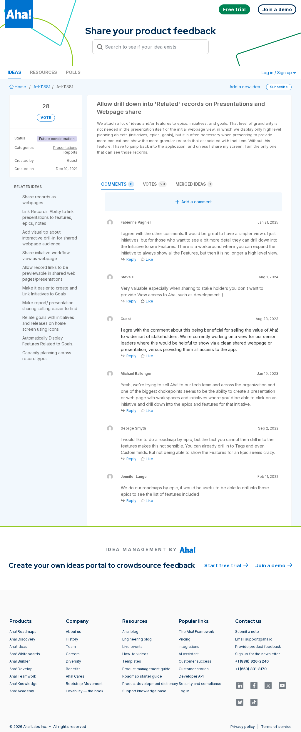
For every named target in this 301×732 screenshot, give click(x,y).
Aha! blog (130, 631)
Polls (73, 72)
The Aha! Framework (196, 631)
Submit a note (247, 631)
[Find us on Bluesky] (240, 702)
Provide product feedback (258, 646)
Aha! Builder (19, 661)
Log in (184, 691)
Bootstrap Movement (84, 683)
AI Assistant (189, 654)
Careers (73, 654)
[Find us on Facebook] (254, 685)
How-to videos (135, 654)
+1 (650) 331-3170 (251, 669)
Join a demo (273, 566)
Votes (154, 184)
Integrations (189, 646)
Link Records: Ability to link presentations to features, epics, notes (48, 217)
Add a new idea (245, 86)
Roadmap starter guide (142, 676)
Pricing (184, 639)
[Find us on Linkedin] (240, 685)
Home (20, 86)
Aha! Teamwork (22, 676)
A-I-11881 (42, 86)
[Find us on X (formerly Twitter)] (268, 685)
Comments (116, 184)
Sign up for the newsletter (257, 654)
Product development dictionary (150, 683)
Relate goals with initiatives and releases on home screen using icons (48, 323)
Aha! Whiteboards (24, 654)
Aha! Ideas (18, 646)
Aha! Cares (75, 676)
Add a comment (196, 201)
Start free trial (226, 566)
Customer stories (194, 669)
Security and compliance (200, 683)
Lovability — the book (84, 691)
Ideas (14, 72)
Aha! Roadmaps (22, 631)
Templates (131, 661)
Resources (43, 72)
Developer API (191, 676)
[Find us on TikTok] (254, 702)
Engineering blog (137, 639)
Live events (132, 646)
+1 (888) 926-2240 (252, 661)
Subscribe (279, 87)
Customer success (195, 661)
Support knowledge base (144, 691)
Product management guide (146, 669)
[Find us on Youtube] (282, 685)
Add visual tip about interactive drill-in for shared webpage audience (49, 237)
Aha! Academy (21, 691)
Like (149, 259)
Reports (70, 152)
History (72, 639)
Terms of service (276, 726)
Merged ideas (193, 184)
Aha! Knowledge (23, 683)
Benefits (73, 669)
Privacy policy (242, 726)
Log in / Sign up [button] (277, 72)
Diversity (73, 661)
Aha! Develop (21, 669)
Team (71, 646)
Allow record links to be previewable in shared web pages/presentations (49, 273)
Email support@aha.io (253, 639)
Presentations (65, 147)
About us (73, 631)
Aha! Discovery (22, 639)
